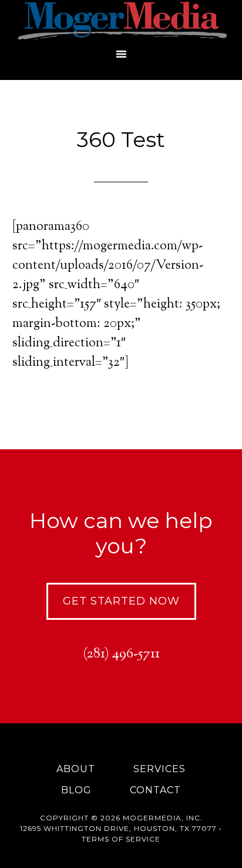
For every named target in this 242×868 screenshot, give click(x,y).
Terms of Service (121, 838)
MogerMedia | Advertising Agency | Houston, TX (121, 20)
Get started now (121, 601)
